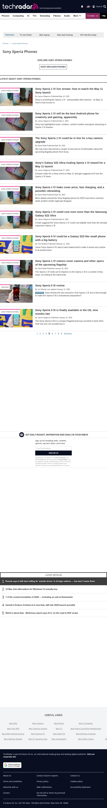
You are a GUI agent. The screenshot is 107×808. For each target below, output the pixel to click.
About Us (7, 775)
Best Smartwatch (59, 739)
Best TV (59, 728)
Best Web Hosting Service (13, 734)
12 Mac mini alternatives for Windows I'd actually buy (31, 589)
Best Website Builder (13, 739)
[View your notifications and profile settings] (82, 6)
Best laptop (44, 35)
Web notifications (44, 787)
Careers (6, 793)
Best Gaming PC (38, 734)
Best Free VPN (13, 728)
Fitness (57, 16)
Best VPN (13, 723)
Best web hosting (65, 35)
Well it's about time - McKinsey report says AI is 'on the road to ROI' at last (41, 613)
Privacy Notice (62, 459)
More (75, 16)
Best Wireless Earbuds (86, 734)
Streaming (45, 16)
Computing (18, 16)
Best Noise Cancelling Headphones (86, 728)
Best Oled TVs (59, 734)
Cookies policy (76, 781)
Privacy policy (42, 781)
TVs (35, 16)
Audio (67, 16)
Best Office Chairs (86, 739)
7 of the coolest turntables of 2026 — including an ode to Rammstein (39, 597)
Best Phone (59, 723)
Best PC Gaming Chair (37, 739)
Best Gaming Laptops (38, 728)
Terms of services (60, 458)
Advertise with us (10, 787)
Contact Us (75, 775)
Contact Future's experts (47, 775)
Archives (68, 334)
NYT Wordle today (88, 35)
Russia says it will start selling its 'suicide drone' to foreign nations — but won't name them (50, 581)
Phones (5, 16)
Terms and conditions (12, 781)
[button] (101, 6)
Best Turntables (86, 723)
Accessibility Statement (80, 787)
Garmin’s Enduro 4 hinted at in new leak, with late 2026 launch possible (40, 605)
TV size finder (26, 35)
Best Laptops (38, 723)
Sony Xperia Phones (20, 43)
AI (28, 16)
